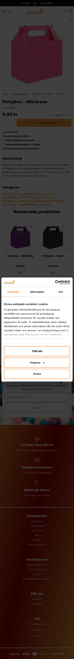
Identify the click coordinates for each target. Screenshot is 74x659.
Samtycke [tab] (13, 291)
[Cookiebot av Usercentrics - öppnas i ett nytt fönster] (55, 282)
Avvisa (37, 373)
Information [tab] (37, 291)
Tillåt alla (37, 351)
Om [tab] (61, 291)
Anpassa (35, 362)
